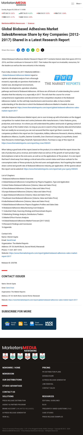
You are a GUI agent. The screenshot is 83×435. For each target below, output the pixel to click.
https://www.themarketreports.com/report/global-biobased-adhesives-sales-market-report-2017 (42, 300)
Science (31, 23)
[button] (72, 4)
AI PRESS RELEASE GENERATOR (54, 380)
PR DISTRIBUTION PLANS (51, 372)
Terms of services (8, 429)
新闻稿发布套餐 (48, 376)
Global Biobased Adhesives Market (16, 75)
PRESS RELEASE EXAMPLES (52, 417)
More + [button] (78, 4)
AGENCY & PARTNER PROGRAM (14, 405)
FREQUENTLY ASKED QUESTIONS (56, 409)
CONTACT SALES (48, 388)
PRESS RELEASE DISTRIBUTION (14, 401)
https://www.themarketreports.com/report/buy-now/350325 (26, 143)
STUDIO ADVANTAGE (12, 386)
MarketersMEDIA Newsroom (13, 23)
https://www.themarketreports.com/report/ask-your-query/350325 (51, 169)
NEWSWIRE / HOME (11, 367)
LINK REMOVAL (47, 384)
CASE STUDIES (47, 413)
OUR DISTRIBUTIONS (12, 380)
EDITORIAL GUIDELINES (51, 401)
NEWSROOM (8, 374)
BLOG (44, 405)
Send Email (11, 240)
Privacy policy (19, 429)
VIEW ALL (5, 417)
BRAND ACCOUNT (18, 409)
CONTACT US (8, 392)
